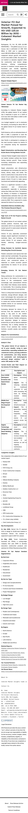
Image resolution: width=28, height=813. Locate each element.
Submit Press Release (14, 807)
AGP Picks (4, 2)
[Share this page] (26, 14)
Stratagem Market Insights (9, 667)
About (6, 803)
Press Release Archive (16, 803)
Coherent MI (22, 665)
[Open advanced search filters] (21, 14)
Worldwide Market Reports (9, 665)
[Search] (18, 14)
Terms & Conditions (14, 810)
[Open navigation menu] (2, 14)
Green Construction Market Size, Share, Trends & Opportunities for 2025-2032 (13, 655)
